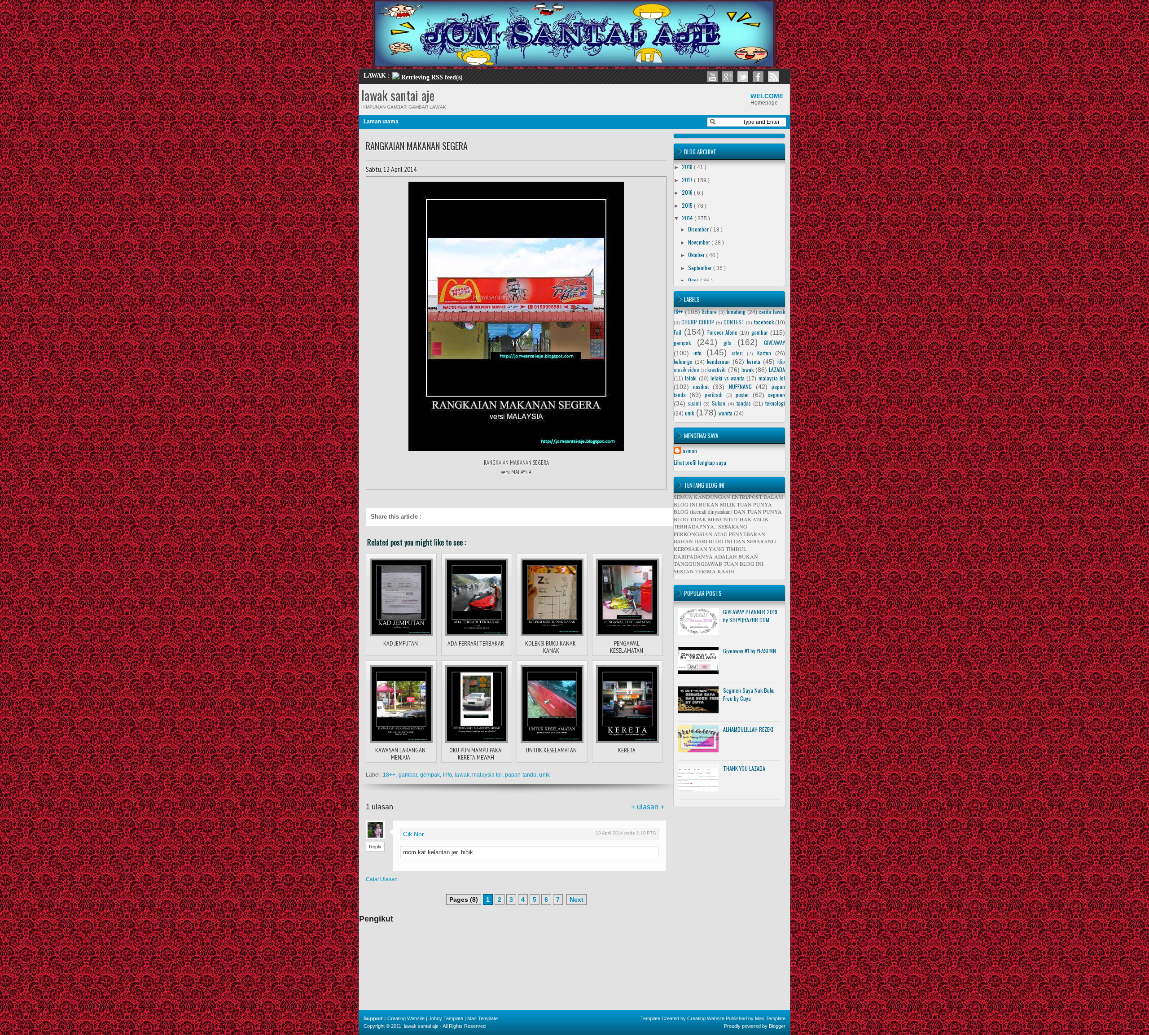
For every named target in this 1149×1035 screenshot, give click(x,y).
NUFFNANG (740, 386)
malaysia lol (487, 775)
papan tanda (520, 775)
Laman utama (381, 121)
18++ (389, 775)
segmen (776, 394)
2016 (688, 192)
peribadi (714, 394)
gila (728, 342)
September (700, 267)
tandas (744, 403)
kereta (753, 361)
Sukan (718, 403)
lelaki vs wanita (727, 378)
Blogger (777, 1026)
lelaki (691, 378)
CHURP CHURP (697, 322)
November (699, 242)
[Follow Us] (742, 76)
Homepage (766, 99)
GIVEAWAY (774, 342)
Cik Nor (413, 834)
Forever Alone (722, 332)
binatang (736, 311)
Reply (375, 846)
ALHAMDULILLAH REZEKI (748, 729)
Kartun (764, 353)
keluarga (683, 361)
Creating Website (406, 1018)
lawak (462, 775)
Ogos (694, 280)
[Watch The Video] (712, 76)
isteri (737, 353)
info (447, 775)
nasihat (701, 386)
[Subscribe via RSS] (773, 76)
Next (576, 899)
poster (742, 394)
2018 (688, 166)
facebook (764, 322)
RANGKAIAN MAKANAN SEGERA (417, 146)
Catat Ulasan (382, 879)
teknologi (775, 403)
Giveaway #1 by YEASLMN (749, 651)
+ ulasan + (647, 807)
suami (694, 403)
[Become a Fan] (758, 76)
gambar (408, 775)
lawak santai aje (397, 95)
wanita (725, 413)
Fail (677, 332)
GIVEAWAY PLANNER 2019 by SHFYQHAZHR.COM (750, 616)
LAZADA (777, 369)
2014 (688, 218)
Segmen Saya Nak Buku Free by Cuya (749, 694)
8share (709, 311)
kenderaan (718, 361)
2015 (688, 205)
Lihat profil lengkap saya (700, 462)
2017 (688, 179)
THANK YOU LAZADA (744, 768)
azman (690, 450)
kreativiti (716, 369)
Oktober (697, 254)
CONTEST (734, 322)
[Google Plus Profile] (727, 76)
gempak (430, 775)
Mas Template (482, 1018)
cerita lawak (772, 311)
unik (544, 775)
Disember (699, 229)
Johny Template (446, 1018)
